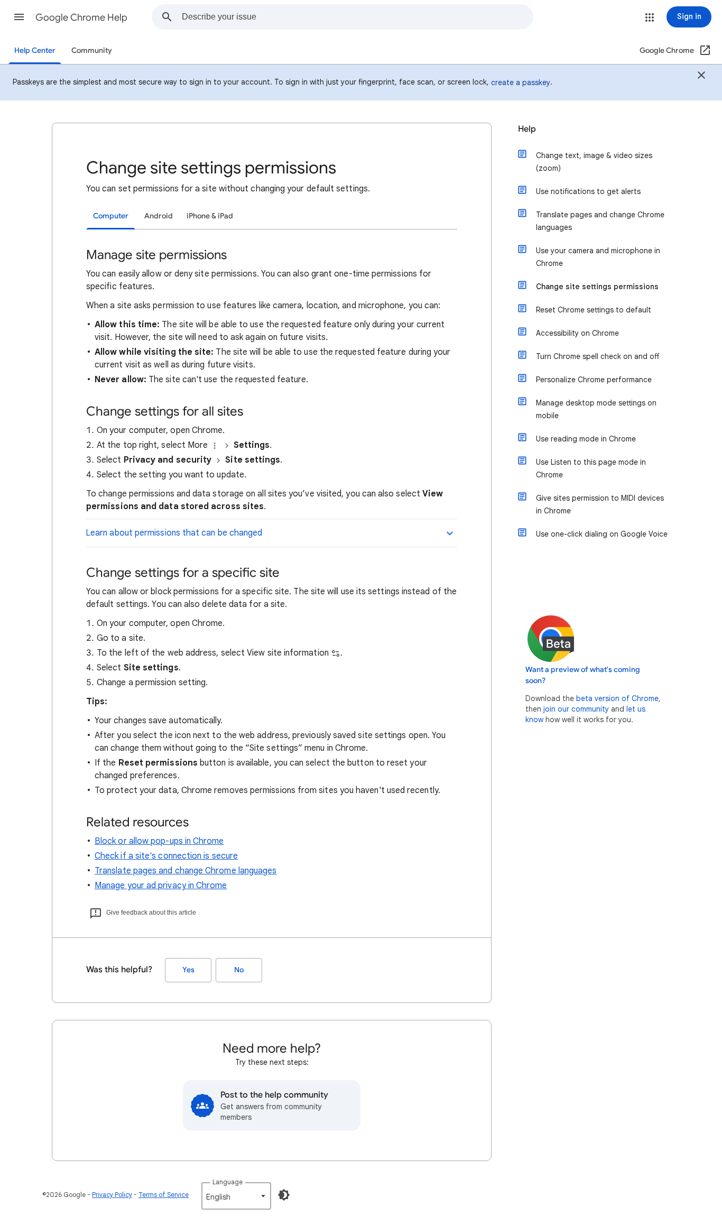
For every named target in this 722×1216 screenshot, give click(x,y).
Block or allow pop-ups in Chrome (159, 841)
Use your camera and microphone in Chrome (598, 257)
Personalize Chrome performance (594, 379)
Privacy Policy (112, 1195)
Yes (188, 969)
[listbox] (236, 1196)
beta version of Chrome (617, 698)
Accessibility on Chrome (577, 333)
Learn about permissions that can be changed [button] (174, 533)
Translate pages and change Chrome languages (185, 870)
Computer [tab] (110, 215)
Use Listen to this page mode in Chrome (591, 468)
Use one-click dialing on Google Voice (602, 534)
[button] (19, 17)
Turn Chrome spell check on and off (597, 356)
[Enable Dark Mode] (284, 1195)
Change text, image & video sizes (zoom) (594, 162)
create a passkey (520, 82)
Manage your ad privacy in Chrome (161, 885)
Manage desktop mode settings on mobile (596, 409)
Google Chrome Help (81, 17)
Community (91, 50)
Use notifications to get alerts (588, 191)
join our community (576, 709)
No (239, 969)
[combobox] (357, 17)
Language (227, 1182)
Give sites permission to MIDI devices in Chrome (600, 504)
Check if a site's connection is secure (166, 856)
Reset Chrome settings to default (593, 310)
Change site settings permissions (597, 286)
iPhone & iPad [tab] (210, 215)
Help (527, 129)
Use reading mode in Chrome (586, 439)
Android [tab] (158, 215)
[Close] (701, 76)
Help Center (34, 50)
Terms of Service (163, 1195)
